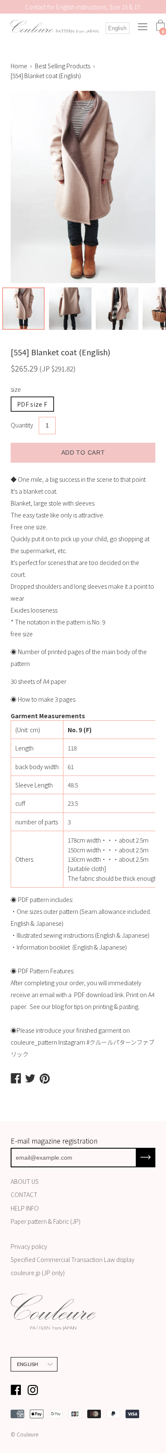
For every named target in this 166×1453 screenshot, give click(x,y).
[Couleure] (54, 27)
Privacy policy (29, 1246)
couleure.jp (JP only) (38, 1272)
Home (19, 66)
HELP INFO (25, 1208)
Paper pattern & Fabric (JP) (45, 1221)
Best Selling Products (62, 66)
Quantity (22, 425)
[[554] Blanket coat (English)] (23, 308)
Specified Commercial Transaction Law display (73, 1259)
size (16, 389)
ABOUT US (25, 1181)
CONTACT (24, 1194)
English (117, 28)
